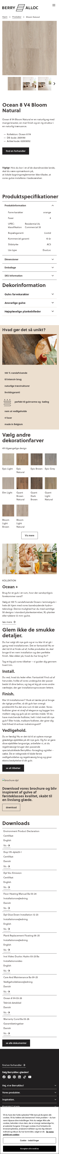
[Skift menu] (55, 1085)
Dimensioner (11, 259)
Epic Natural (20, 470)
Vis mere (29, 535)
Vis (4, 845)
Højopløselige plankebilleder (23, 311)
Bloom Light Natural (20, 523)
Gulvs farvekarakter (17, 294)
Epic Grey (50, 468)
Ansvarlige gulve (15, 303)
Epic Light (7, 468)
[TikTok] (24, 1077)
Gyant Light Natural (49, 496)
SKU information (13, 275)
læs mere (7, 622)
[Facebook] (4, 1077)
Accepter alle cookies (29, 1148)
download (11, 807)
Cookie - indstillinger (29, 1140)
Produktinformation (15, 205)
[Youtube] (30, 1077)
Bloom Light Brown (5, 523)
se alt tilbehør (13, 768)
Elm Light (7, 492)
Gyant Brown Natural (20, 496)
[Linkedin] (19, 1077)
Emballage (10, 267)
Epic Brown (37, 468)
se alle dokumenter (16, 1043)
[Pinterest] (14, 1077)
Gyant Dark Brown (34, 496)
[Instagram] (9, 1077)
